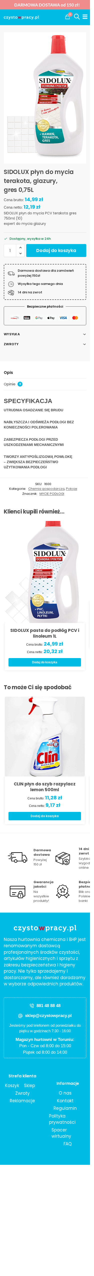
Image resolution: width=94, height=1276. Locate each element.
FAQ (68, 1144)
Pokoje (71, 488)
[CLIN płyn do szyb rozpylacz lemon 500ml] (45, 736)
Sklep (29, 1086)
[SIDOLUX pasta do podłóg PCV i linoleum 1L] (45, 572)
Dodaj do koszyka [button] (44, 662)
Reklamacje (22, 1101)
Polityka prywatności (62, 1119)
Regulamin (65, 1108)
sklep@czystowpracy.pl (48, 1015)
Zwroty (11, 344)
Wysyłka (12, 334)
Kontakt (65, 1101)
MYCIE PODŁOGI (52, 493)
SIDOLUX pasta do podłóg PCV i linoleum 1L (44, 633)
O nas (65, 1093)
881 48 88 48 (48, 1005)
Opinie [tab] (12, 384)
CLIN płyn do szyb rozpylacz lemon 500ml (45, 787)
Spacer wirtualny (61, 1133)
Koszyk (12, 1086)
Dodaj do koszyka (56, 250)
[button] (67, 17)
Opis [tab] (8, 372)
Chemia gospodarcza (46, 488)
